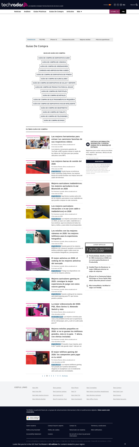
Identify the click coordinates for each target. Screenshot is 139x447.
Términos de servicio (105, 164)
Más (79, 12)
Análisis (27, 12)
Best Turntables (92, 388)
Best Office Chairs (92, 399)
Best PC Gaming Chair (60, 399)
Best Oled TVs (75, 395)
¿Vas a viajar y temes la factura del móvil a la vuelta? (100, 250)
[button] (134, 5)
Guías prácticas (39, 12)
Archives (65, 376)
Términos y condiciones (98, 426)
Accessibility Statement (33, 434)
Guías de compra (56, 12)
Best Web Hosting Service (40, 395)
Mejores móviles (85, 39)
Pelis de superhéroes (102, 39)
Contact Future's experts (55, 426)
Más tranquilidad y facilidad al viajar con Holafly (99, 286)
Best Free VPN (36, 391)
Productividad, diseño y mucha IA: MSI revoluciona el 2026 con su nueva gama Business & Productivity (100, 259)
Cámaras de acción (68, 39)
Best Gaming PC (58, 395)
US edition (53, 444)
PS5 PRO (42, 39)
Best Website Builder (39, 399)
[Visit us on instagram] (121, 5)
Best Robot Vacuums (119, 399)
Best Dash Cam (118, 391)
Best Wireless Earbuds (94, 395)
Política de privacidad (33, 430)
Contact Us (73, 426)
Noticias (17, 12)
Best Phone (74, 388)
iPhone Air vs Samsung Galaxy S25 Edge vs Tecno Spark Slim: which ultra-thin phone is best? (100, 278)
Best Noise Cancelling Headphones (98, 391)
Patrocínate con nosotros (77, 430)
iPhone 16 (53, 39)
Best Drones (117, 395)
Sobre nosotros (31, 426)
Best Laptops (57, 388)
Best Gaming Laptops (59, 391)
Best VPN (35, 388)
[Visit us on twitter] (118, 5)
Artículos (70, 12)
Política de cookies (53, 430)
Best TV (73, 391)
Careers (50, 434)
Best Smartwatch (76, 399)
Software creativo (33, 138)
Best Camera (117, 388)
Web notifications (96, 430)
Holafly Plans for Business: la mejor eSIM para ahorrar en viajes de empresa (99, 269)
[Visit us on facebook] (115, 5)
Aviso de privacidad (104, 166)
